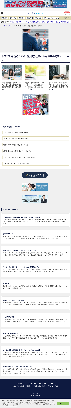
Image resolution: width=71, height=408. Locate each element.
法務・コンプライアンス (51, 18)
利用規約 (28, 386)
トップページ (5, 26)
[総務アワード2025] (35, 179)
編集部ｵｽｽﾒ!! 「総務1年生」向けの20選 (15, 145)
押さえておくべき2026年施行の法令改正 (16, 138)
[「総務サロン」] (35, 190)
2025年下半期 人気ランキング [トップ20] (16, 163)
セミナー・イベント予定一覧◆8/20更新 (15, 132)
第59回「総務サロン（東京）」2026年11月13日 (25, 22)
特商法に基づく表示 (39, 386)
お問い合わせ (42, 383)
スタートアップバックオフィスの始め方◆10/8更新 (19, 157)
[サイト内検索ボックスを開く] (68, 18)
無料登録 (66, 12)
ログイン (66, 14)
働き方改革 (37, 18)
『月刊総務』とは (21, 383)
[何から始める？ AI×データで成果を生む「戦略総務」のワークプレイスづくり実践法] (35, 7)
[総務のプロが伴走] (35, 202)
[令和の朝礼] (35, 40)
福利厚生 (21, 18)
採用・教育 (13, 18)
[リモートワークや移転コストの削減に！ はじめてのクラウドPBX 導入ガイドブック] (35, 104)
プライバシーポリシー (53, 386)
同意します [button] (63, 403)
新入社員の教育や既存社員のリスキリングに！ (17, 151)
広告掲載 (50, 383)
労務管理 (4, 18)
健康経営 (29, 18)
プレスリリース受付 (18, 386)
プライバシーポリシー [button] (11, 406)
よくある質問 (32, 383)
